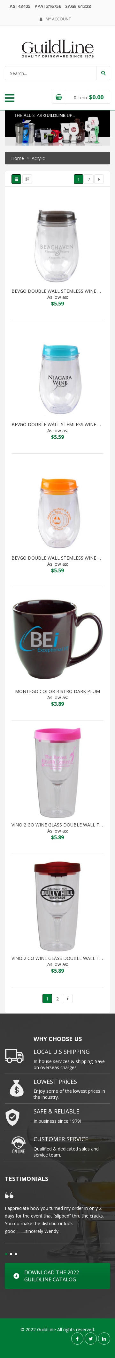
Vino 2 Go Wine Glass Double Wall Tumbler (57, 825)
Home (17, 158)
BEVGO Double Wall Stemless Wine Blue (57, 424)
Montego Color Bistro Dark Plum (57, 691)
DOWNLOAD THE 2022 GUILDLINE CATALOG (51, 1276)
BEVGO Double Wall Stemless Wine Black (57, 291)
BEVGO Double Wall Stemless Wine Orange (57, 558)
